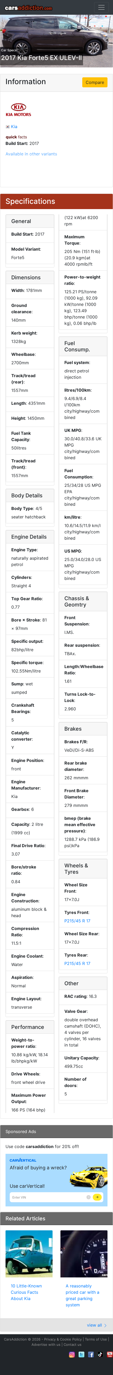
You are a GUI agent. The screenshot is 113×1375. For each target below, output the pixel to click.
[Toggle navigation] (101, 7)
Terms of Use (96, 1339)
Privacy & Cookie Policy (63, 1339)
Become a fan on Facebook (91, 1354)
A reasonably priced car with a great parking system (82, 1295)
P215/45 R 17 (77, 920)
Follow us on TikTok (100, 1354)
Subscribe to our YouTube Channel (110, 1354)
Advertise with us (46, 1344)
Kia (14, 126)
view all (95, 1325)
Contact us (72, 1344)
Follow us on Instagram (72, 1354)
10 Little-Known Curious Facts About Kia (26, 1292)
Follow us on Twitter (81, 1354)
